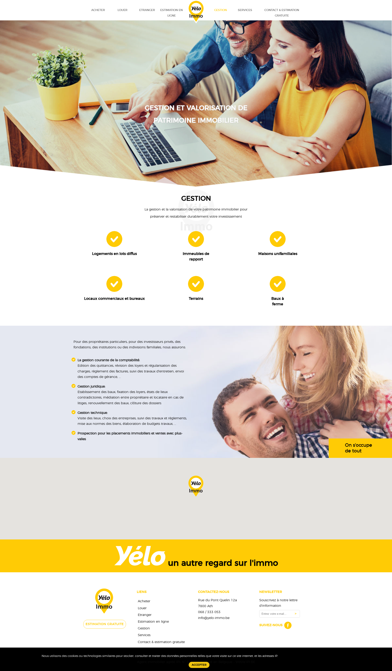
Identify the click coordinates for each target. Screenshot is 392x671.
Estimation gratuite (105, 624)
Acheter (98, 10)
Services (245, 10)
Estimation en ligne (171, 13)
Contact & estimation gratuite (281, 13)
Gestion (220, 10)
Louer (122, 10)
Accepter (199, 664)
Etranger (147, 10)
